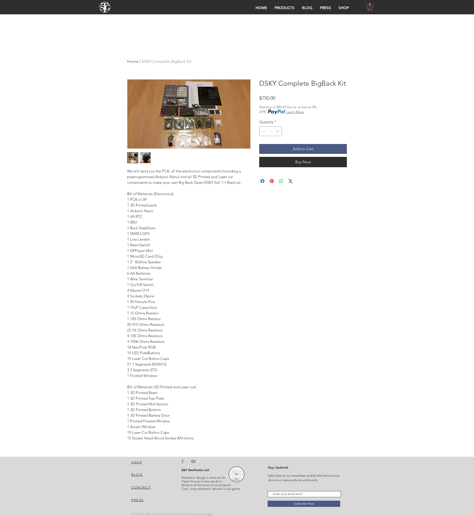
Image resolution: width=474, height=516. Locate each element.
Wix (209, 514)
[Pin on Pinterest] (272, 181)
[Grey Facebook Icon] (182, 461)
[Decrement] (263, 131)
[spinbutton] (271, 131)
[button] (284, 8)
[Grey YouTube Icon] (193, 461)
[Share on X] (291, 181)
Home (132, 61)
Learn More (295, 112)
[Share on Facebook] (262, 181)
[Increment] (278, 131)
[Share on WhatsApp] (281, 181)
